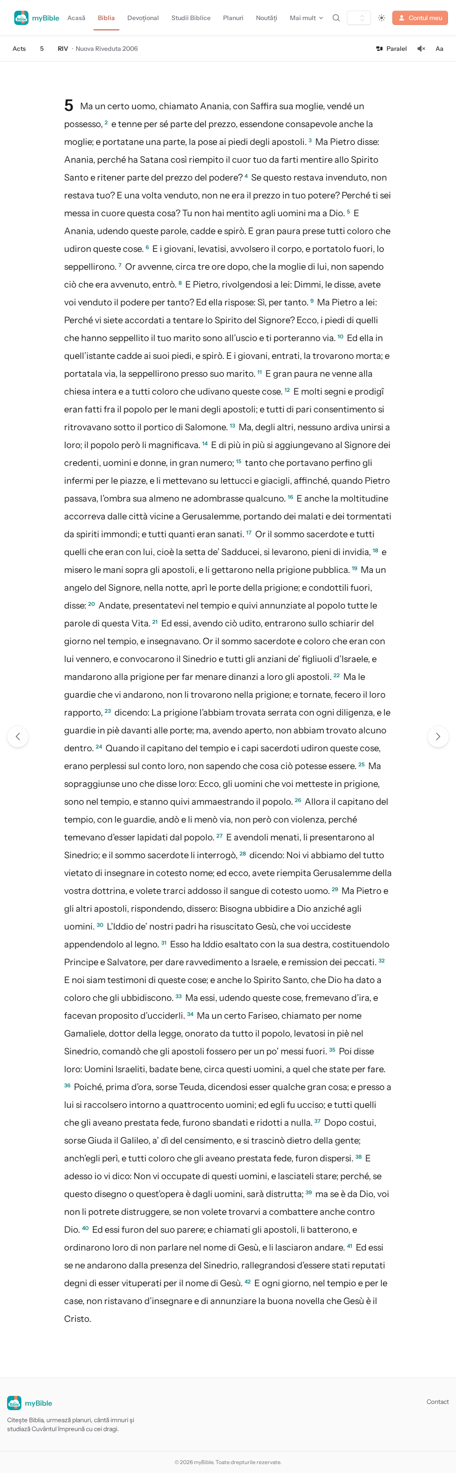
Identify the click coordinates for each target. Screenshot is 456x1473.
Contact (438, 1402)
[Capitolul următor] (438, 736)
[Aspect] (382, 18)
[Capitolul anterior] (17, 736)
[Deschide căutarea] (336, 18)
